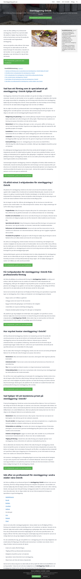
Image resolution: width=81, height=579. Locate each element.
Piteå (7, 521)
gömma (20, 68)
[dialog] (40, 574)
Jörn (7, 515)
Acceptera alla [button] (36, 576)
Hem (53, 2)
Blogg (72, 2)
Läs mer (53, 573)
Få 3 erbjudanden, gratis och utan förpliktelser (40, 17)
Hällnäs (8, 509)
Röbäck (8, 518)
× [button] (79, 570)
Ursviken (8, 506)
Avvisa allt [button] (45, 576)
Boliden (8, 503)
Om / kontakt (65, 2)
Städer (58, 2)
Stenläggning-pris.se (10, 2)
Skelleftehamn (10, 497)
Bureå (7, 500)
